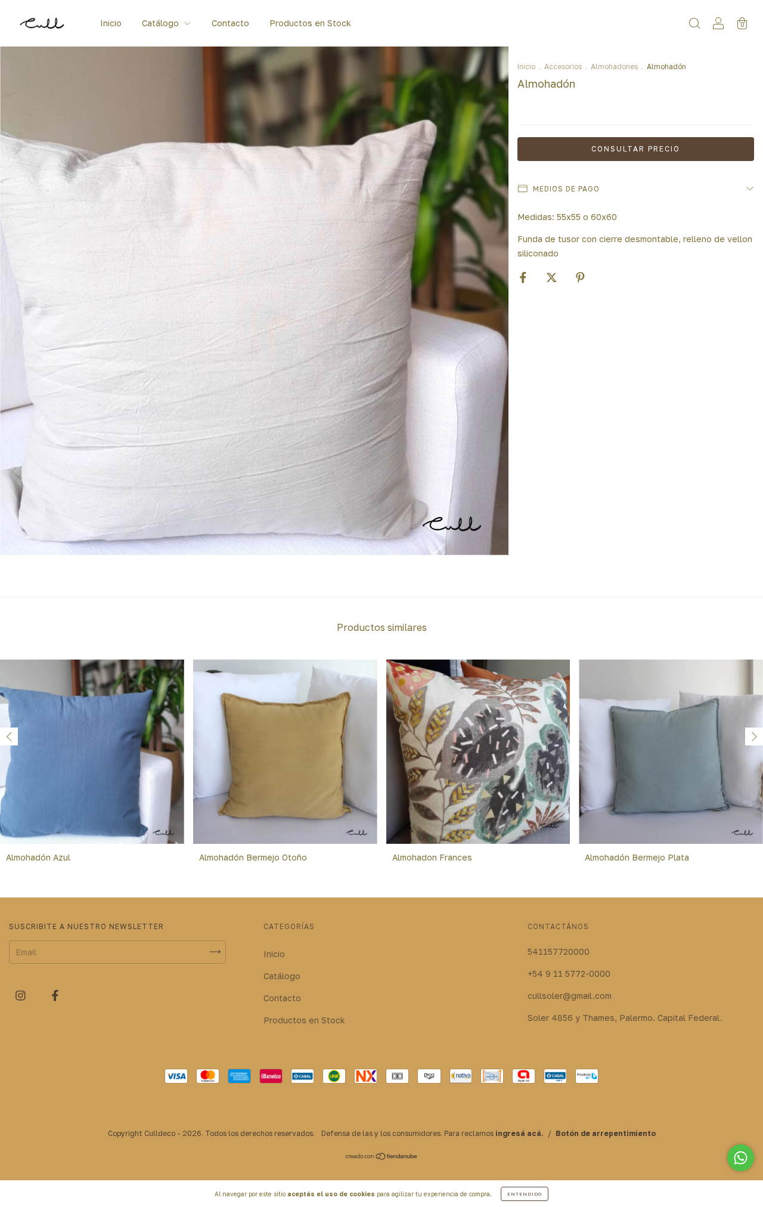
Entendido (524, 1194)
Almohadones (614, 66)
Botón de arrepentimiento (606, 1133)
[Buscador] (694, 24)
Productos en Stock (310, 23)
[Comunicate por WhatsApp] (740, 1157)
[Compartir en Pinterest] (580, 277)
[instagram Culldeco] (22, 995)
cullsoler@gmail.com (570, 996)
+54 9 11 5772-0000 (569, 973)
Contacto (230, 23)
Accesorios (563, 66)
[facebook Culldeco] (55, 995)
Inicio (111, 23)
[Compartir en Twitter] (553, 277)
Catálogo (161, 23)
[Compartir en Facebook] (524, 277)
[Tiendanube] (382, 1157)
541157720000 (559, 951)
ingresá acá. (519, 1133)
